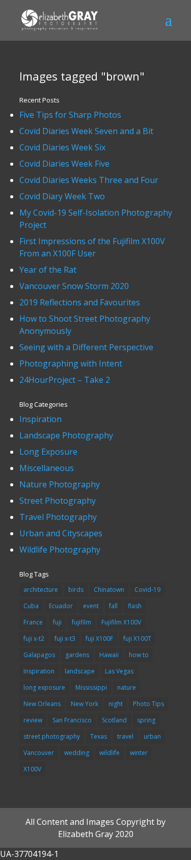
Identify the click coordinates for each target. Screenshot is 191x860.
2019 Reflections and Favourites (79, 302)
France (33, 622)
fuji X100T (137, 638)
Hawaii (109, 654)
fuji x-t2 (33, 638)
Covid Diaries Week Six (62, 147)
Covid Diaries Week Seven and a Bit (86, 131)
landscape (80, 671)
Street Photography (57, 500)
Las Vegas (119, 671)
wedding (76, 752)
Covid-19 (147, 589)
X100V (32, 769)
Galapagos (39, 654)
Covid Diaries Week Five (64, 163)
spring (146, 720)
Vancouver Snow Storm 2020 (74, 286)
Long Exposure (48, 451)
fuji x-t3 (64, 638)
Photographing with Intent (70, 363)
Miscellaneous (46, 468)
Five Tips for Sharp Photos (70, 114)
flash (135, 606)
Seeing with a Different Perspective (86, 347)
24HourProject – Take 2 (64, 379)
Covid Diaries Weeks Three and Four (88, 180)
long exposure (44, 687)
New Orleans (42, 703)
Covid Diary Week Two (62, 196)
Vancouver (38, 752)
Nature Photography (59, 484)
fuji (57, 622)
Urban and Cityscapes (60, 533)
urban (152, 736)
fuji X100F (99, 638)
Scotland (114, 720)
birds (76, 589)
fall (113, 606)
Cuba (31, 606)
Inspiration (40, 419)
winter (139, 752)
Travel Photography (58, 517)
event (91, 606)
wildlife (109, 752)
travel (125, 736)
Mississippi (91, 687)
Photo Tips (148, 703)
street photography (51, 736)
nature (126, 687)
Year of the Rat (47, 269)
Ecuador (61, 606)
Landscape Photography (66, 435)
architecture (40, 589)
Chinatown (109, 589)
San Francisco (72, 720)
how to (139, 654)
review (32, 720)
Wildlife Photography (59, 549)
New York (84, 703)
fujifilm (81, 622)
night (115, 703)
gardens (77, 654)
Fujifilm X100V (121, 622)
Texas (98, 736)
